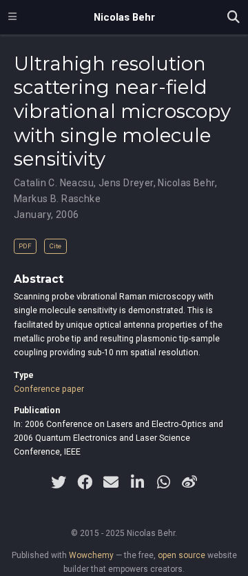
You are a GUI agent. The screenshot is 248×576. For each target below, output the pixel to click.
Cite (55, 246)
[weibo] (189, 482)
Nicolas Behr (124, 17)
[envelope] (111, 482)
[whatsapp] (163, 482)
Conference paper (49, 389)
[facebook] (84, 482)
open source (181, 555)
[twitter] (58, 482)
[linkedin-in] (137, 482)
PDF (25, 246)
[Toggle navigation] (12, 17)
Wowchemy (91, 555)
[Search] (233, 18)
